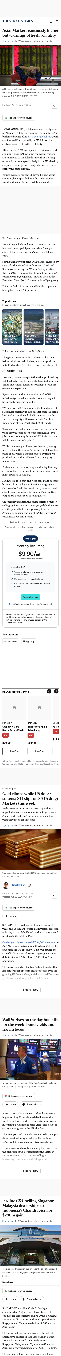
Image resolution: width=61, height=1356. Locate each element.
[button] (51, 21)
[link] (17, 21)
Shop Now (14, 751)
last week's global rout (40, 136)
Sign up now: (8, 41)
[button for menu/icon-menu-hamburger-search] (57, 21)
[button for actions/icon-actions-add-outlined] (29, 885)
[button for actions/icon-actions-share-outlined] (54, 106)
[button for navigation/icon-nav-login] (51, 21)
